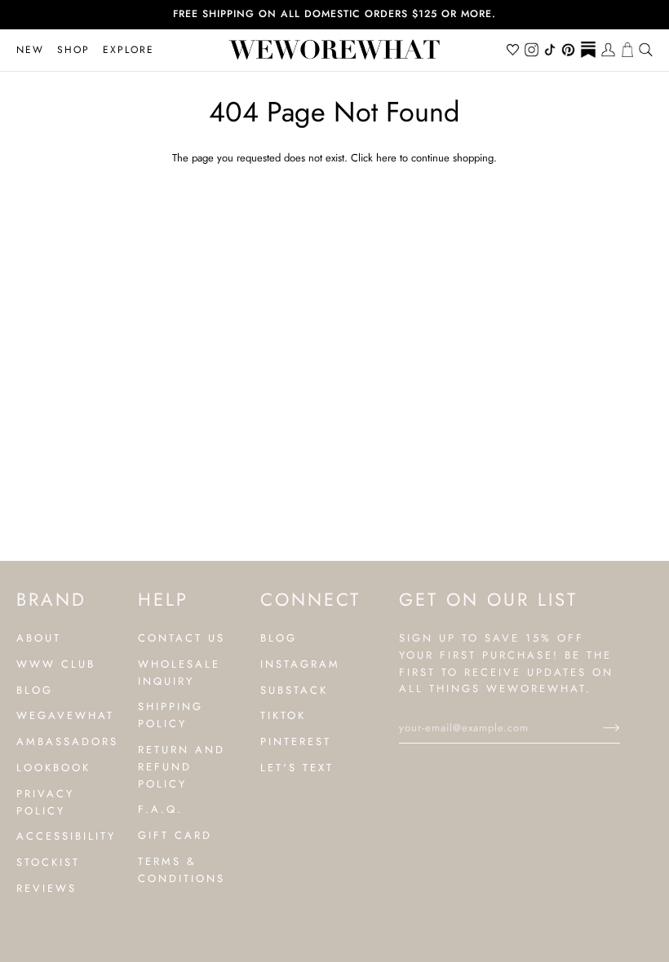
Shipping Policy (170, 715)
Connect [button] (310, 599)
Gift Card (175, 835)
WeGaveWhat (65, 715)
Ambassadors (67, 741)
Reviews (46, 888)
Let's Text (297, 767)
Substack (294, 690)
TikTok (283, 715)
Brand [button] (51, 599)
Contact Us (181, 638)
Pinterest (295, 741)
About (38, 638)
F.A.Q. (160, 809)
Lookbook (53, 767)
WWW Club (55, 664)
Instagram (300, 664)
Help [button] (163, 599)
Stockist (48, 862)
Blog (34, 690)
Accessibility (66, 836)
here (386, 157)
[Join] (598, 728)
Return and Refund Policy (181, 767)
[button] (73, 50)
